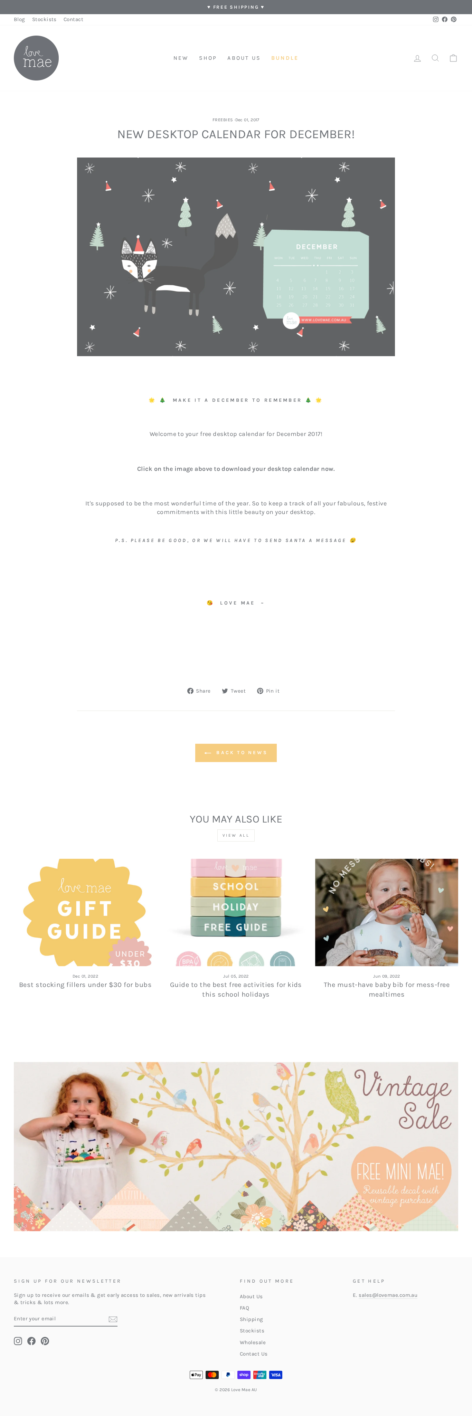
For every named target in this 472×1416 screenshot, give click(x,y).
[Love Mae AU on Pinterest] (45, 1341)
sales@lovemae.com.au (388, 1295)
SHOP (208, 58)
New (181, 58)
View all (236, 835)
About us (244, 58)
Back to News (241, 752)
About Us (251, 1296)
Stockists (44, 19)
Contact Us (254, 1354)
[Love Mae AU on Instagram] (18, 1341)
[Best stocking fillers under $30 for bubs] (85, 912)
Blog (19, 19)
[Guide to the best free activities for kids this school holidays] (236, 912)
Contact (73, 19)
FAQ (244, 1308)
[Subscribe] (112, 1318)
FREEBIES (223, 119)
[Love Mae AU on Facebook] (31, 1341)
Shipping (251, 1319)
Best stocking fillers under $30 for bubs (85, 985)
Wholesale (253, 1342)
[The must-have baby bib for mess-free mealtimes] (386, 912)
